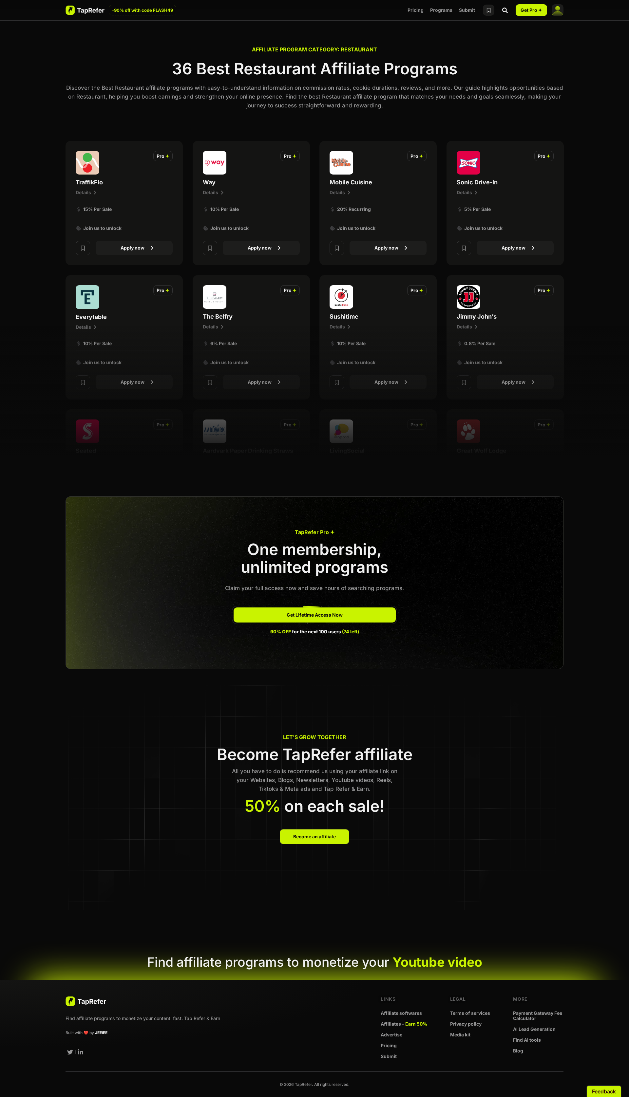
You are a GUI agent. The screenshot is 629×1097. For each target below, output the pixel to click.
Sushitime (344, 316)
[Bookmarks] (488, 10)
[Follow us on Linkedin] (81, 1052)
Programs (441, 10)
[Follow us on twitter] (70, 1052)
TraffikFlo (89, 182)
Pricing (416, 10)
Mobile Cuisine (351, 182)
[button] (163, 156)
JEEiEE (101, 1032)
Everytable (91, 316)
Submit (467, 10)
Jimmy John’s (477, 316)
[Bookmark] (83, 248)
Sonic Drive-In (477, 182)
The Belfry (218, 316)
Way (209, 182)
